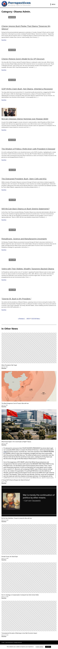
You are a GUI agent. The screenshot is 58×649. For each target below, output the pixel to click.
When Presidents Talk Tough (9, 365)
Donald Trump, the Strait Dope (10, 556)
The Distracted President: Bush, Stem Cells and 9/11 (24, 179)
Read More (4, 40)
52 (32, 318)
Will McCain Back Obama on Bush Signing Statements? (25, 209)
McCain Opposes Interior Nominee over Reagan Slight (25, 119)
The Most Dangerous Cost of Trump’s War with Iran (15, 403)
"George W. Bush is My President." (16, 299)
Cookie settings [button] (39, 646)
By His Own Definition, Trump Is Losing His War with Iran (17, 518)
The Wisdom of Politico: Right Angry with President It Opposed (28, 149)
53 (34, 318)
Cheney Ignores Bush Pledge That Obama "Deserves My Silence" (26, 27)
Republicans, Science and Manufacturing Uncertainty (24, 239)
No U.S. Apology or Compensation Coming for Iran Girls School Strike (20, 595)
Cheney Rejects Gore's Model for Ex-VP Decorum (23, 59)
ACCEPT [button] (48, 646)
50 (29, 318)
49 (27, 318)
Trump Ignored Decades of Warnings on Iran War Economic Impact (19, 633)
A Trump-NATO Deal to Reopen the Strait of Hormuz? (16, 480)
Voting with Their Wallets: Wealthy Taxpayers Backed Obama (28, 269)
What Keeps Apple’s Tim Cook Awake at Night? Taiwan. (16, 441)
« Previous (21, 318)
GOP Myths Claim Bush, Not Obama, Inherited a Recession (27, 89)
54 (35, 318)
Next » (38, 318)
